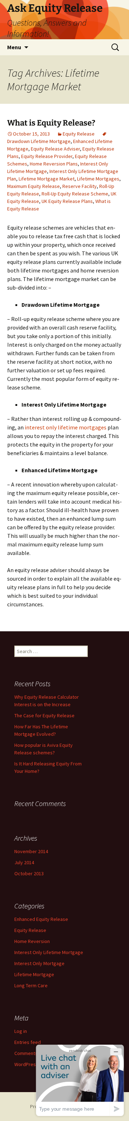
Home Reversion (32, 941)
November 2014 (31, 851)
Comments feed (31, 1053)
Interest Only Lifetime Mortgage (48, 952)
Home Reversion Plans (54, 163)
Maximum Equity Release (33, 186)
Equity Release (79, 134)
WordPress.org (30, 1064)
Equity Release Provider (46, 156)
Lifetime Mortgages (98, 178)
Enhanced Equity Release (41, 919)
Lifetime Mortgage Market (47, 178)
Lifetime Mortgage (34, 974)
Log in (20, 1031)
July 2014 (24, 862)
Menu (14, 47)
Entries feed (27, 1042)
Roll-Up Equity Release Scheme (75, 193)
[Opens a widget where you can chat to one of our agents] (79, 1080)
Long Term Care (31, 985)
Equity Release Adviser (55, 149)
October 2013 (29, 873)
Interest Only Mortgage (39, 963)
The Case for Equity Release (44, 715)
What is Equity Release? (51, 123)
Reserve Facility (79, 186)
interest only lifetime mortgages (65, 427)
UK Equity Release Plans (67, 201)
